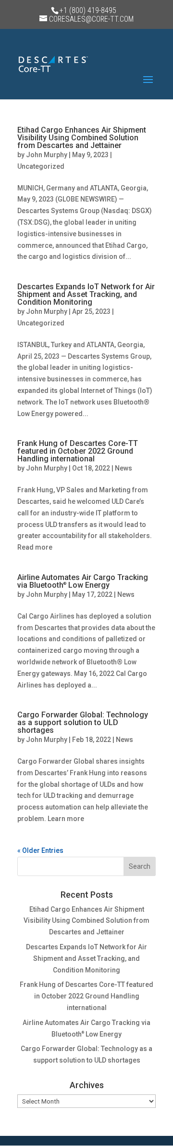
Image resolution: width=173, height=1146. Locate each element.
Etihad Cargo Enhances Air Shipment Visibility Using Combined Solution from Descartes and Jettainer (81, 137)
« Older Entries (40, 850)
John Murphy (46, 155)
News (123, 468)
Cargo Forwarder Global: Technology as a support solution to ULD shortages (82, 722)
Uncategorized (40, 166)
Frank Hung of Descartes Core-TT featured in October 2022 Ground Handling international (77, 451)
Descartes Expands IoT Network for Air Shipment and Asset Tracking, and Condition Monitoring (86, 294)
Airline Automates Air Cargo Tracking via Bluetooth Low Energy (82, 581)
